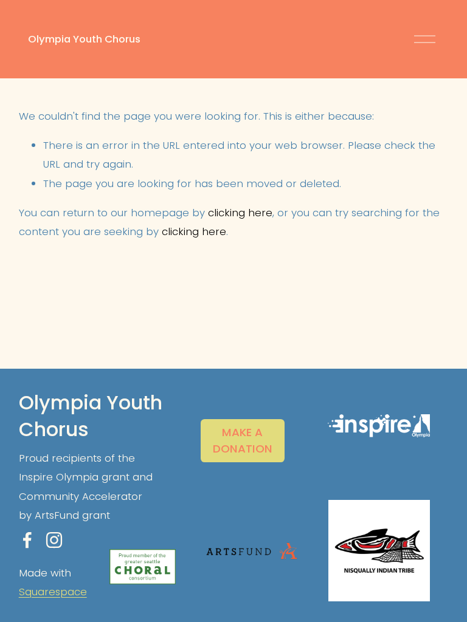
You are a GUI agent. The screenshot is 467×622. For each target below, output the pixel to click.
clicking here (240, 212)
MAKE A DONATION (242, 440)
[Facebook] (27, 540)
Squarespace (53, 591)
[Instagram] (54, 540)
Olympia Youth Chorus (84, 39)
